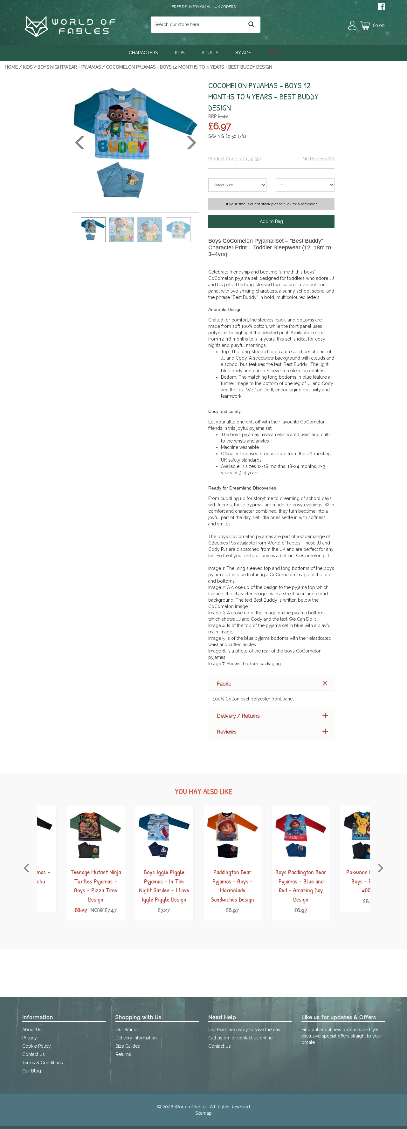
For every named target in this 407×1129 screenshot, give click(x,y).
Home (11, 67)
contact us (248, 1037)
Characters (143, 52)
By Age (243, 52)
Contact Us (33, 1054)
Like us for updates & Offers (338, 1017)
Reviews (227, 732)
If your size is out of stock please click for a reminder (271, 204)
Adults (210, 52)
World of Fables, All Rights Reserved (212, 1106)
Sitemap (203, 1113)
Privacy (29, 1037)
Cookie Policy (36, 1046)
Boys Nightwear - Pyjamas (69, 67)
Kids (179, 52)
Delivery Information (136, 1037)
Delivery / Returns (238, 716)
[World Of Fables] (70, 35)
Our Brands (127, 1029)
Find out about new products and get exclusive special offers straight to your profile (341, 1036)
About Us (31, 1029)
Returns (123, 1054)
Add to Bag (271, 221)
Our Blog (31, 1070)
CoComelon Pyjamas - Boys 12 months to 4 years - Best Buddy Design (189, 67)
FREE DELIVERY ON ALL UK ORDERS (204, 6)
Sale (273, 52)
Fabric (224, 684)
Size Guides (127, 1046)
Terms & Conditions (42, 1062)
